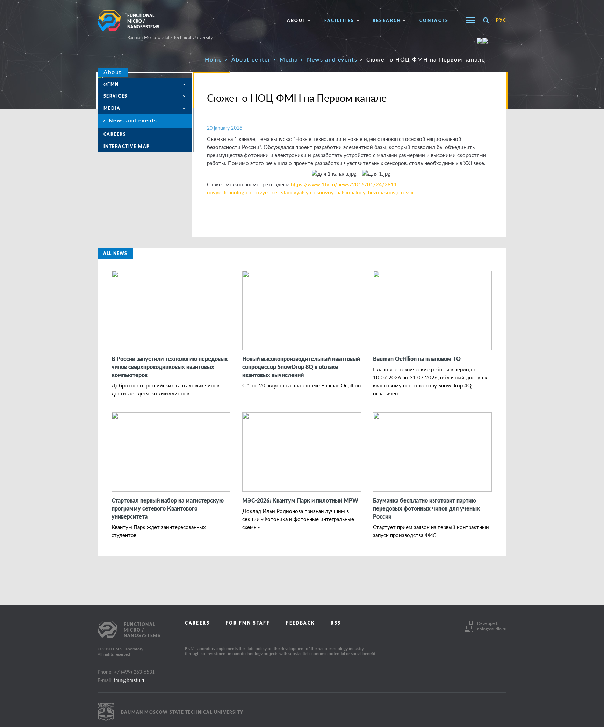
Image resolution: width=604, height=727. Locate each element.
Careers (114, 134)
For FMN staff (248, 623)
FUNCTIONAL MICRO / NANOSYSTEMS (170, 27)
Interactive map (126, 146)
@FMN (111, 84)
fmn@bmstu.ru (130, 680)
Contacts (433, 21)
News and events (332, 60)
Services (115, 96)
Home (213, 60)
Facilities (339, 21)
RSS (336, 623)
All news (115, 253)
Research (387, 21)
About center (251, 60)
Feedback (300, 623)
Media (289, 60)
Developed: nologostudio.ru (491, 626)
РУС (501, 20)
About (296, 21)
